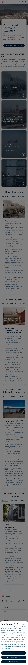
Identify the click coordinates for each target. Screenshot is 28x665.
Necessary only (13, 661)
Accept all (14, 653)
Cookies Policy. (6, 648)
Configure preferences (13, 657)
